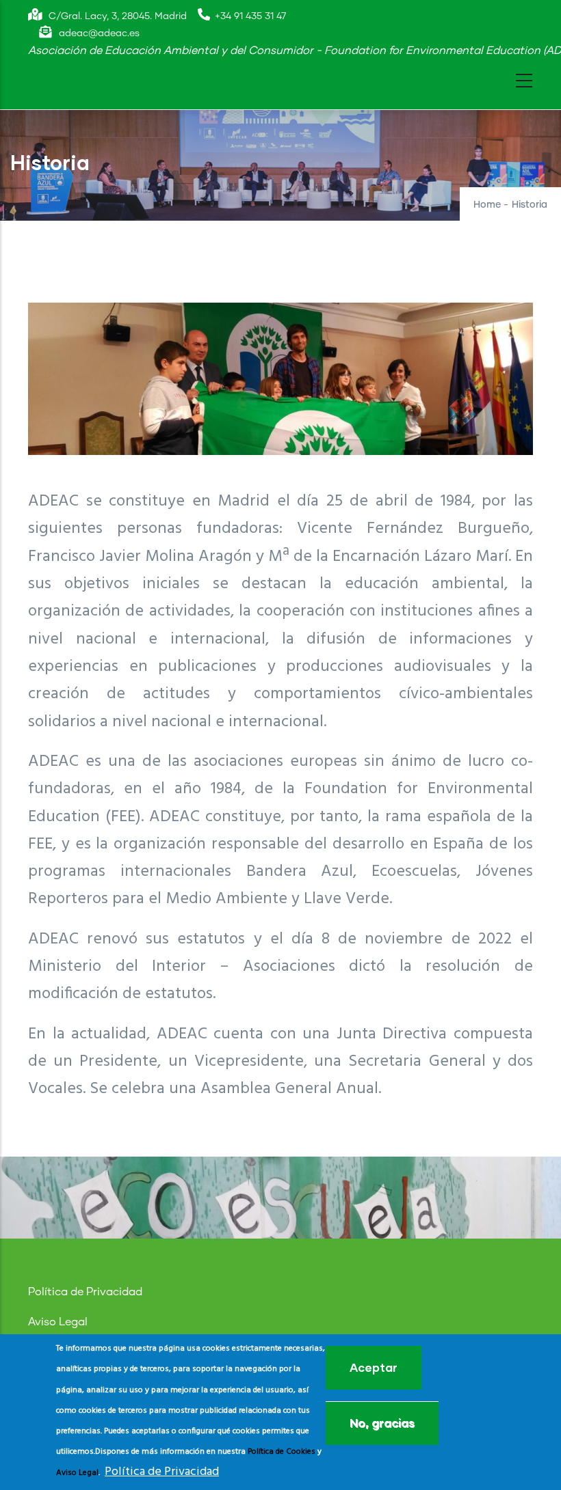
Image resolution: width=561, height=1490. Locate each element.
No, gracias (382, 1423)
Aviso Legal (58, 1321)
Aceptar (373, 1367)
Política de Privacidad (85, 1291)
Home (487, 205)
